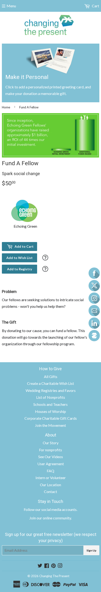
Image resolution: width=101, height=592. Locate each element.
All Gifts (50, 376)
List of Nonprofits (50, 397)
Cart (95, 6)
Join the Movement (50, 425)
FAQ (50, 471)
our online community (54, 518)
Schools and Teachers (50, 404)
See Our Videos (50, 456)
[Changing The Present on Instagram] (60, 566)
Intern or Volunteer (50, 477)
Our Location (50, 484)
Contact (50, 491)
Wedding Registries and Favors (51, 390)
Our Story (50, 442)
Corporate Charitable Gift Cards (50, 418)
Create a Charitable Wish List (50, 383)
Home (6, 107)
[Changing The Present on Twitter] (40, 566)
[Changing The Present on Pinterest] (53, 566)
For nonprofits (50, 450)
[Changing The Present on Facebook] (46, 566)
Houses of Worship (50, 411)
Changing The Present (54, 576)
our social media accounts (56, 509)
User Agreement (50, 463)
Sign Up (91, 550)
